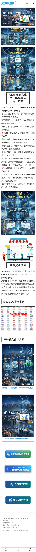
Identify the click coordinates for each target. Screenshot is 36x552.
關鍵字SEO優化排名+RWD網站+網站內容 (18, 388)
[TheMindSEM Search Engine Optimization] (8, 3)
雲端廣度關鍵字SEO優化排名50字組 (18, 438)
